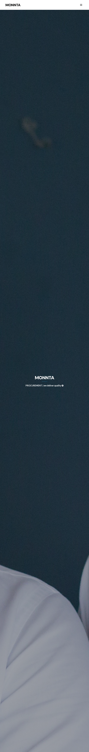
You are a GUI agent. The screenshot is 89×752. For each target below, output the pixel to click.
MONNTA (12, 5)
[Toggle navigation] (81, 5)
